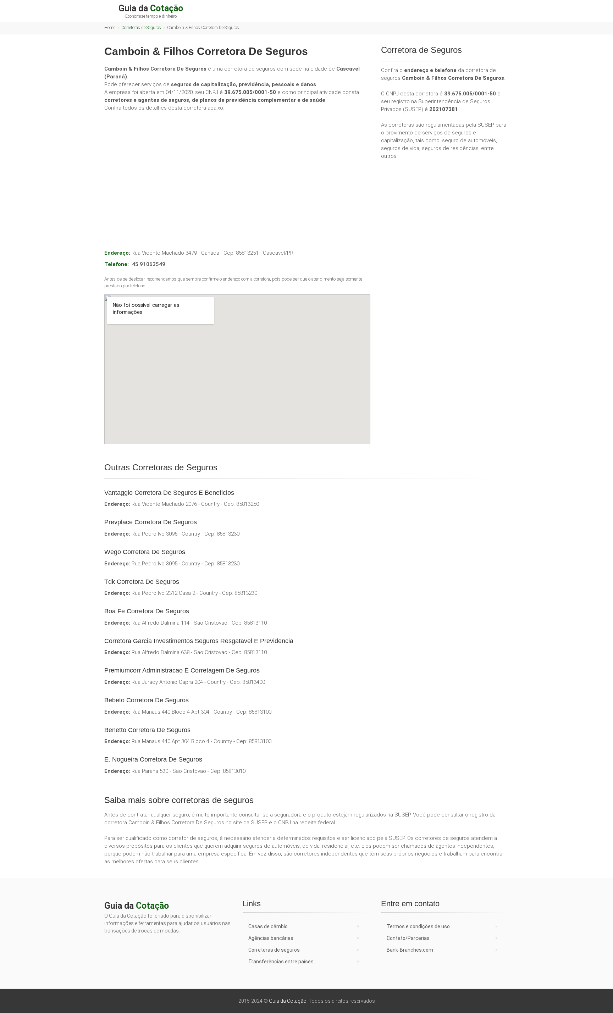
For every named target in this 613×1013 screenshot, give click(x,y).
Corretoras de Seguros (141, 27)
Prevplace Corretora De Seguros (150, 522)
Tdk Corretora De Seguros (141, 581)
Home (109, 27)
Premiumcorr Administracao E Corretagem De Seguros (182, 670)
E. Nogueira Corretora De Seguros (153, 759)
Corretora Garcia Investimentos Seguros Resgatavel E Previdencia (198, 640)
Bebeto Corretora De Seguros (146, 700)
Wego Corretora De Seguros (144, 551)
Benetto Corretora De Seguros (147, 730)
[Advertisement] (237, 170)
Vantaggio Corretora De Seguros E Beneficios (169, 492)
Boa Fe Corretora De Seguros (146, 611)
